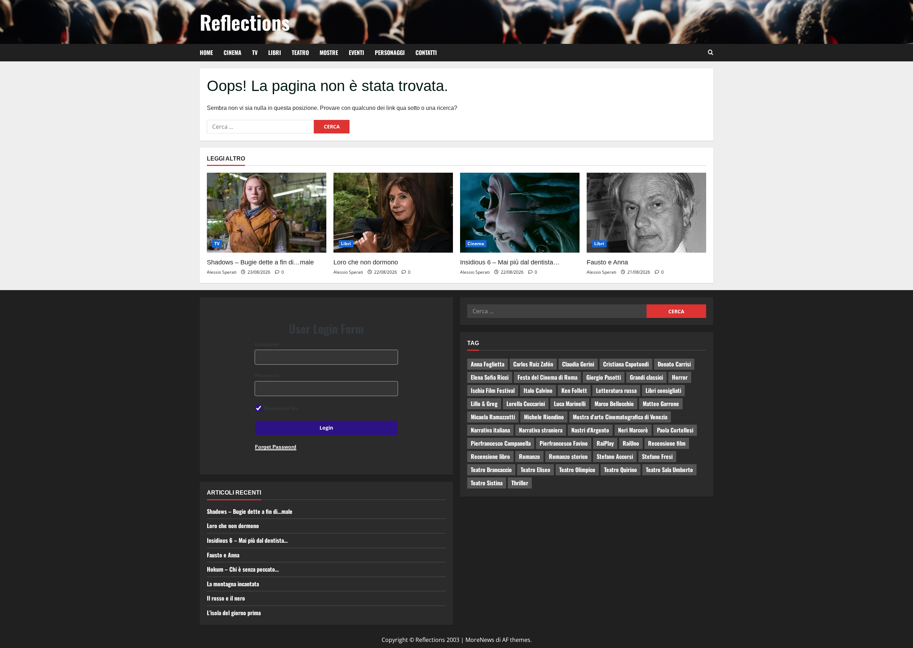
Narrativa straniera (540, 430)
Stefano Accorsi (615, 456)
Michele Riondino (544, 416)
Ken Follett (574, 390)
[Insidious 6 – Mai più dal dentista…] (520, 212)
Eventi (356, 52)
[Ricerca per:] (260, 126)
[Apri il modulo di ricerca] (710, 52)
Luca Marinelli (570, 403)
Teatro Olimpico (577, 469)
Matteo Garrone (661, 403)
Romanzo (529, 456)
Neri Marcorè (633, 430)
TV (254, 52)
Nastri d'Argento (590, 430)
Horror (680, 377)
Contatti (426, 52)
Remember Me (281, 408)
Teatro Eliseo (535, 469)
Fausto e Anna (607, 262)
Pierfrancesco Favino (564, 443)
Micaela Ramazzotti (493, 416)
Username (267, 344)
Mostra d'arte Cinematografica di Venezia (620, 416)
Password (267, 375)
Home (206, 52)
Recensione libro (490, 456)
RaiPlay (605, 443)
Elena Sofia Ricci (490, 377)
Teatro (300, 52)
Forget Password (275, 447)
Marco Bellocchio (614, 403)
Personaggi (390, 52)
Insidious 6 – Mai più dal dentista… (510, 262)
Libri (274, 52)
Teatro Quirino (620, 469)
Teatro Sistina (487, 483)
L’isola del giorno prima (234, 612)
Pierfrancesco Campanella (501, 443)
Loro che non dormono (365, 262)
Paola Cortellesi (675, 430)
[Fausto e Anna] (646, 212)
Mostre (329, 52)
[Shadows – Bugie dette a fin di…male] (266, 212)
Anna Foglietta (487, 364)
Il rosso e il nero (226, 598)
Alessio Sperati (221, 272)
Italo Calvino (538, 390)
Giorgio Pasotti (603, 377)
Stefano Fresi (657, 456)
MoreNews (479, 640)
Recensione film (666, 443)
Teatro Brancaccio (491, 469)
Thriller (519, 483)
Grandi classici (646, 377)
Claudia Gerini (578, 364)
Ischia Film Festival (493, 390)
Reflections (245, 21)
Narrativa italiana (490, 430)
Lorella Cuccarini (525, 403)
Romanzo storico (568, 456)
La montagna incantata (233, 583)
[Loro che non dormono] (393, 212)
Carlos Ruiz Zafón (533, 364)
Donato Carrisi (674, 364)
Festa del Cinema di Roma (547, 377)
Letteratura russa (616, 390)
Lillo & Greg (484, 403)
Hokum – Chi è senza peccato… (243, 569)
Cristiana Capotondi (626, 364)
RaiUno (631, 443)
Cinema (232, 52)
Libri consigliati (663, 390)
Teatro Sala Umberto (669, 469)
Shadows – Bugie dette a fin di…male (260, 262)
